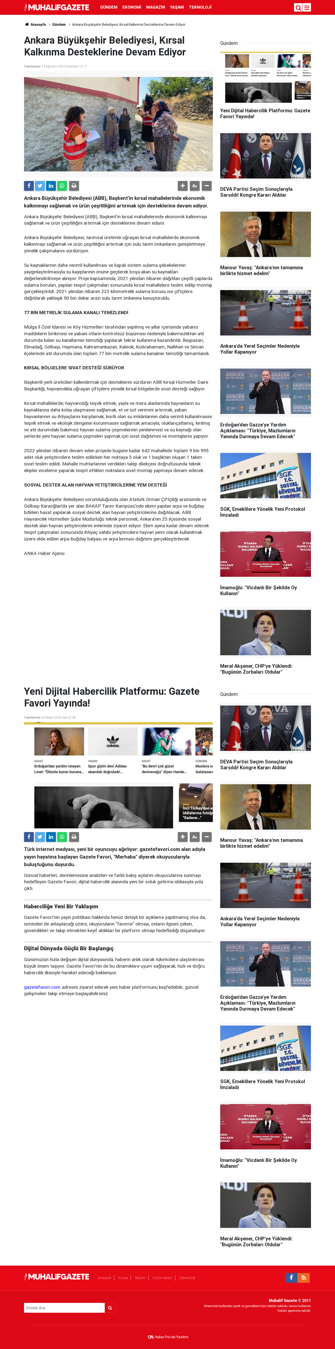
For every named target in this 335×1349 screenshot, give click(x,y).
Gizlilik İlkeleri (162, 1278)
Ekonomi (131, 7)
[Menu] (307, 8)
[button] (183, 186)
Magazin (155, 7)
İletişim (140, 1278)
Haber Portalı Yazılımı (171, 1337)
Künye (123, 1278)
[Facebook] (29, 186)
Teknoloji (200, 7)
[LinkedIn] (51, 186)
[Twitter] (40, 186)
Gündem (108, 7)
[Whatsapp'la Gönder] (62, 186)
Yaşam (177, 7)
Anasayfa (104, 1278)
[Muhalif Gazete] (57, 7)
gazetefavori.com (42, 987)
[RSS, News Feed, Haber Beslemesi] (303, 1278)
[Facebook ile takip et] (291, 1278)
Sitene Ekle (187, 1278)
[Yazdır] (74, 186)
